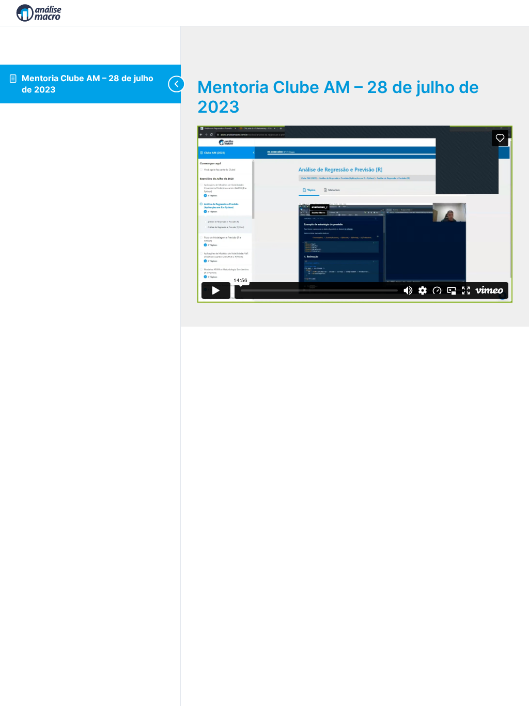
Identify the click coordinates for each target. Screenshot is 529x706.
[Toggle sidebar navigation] (172, 84)
